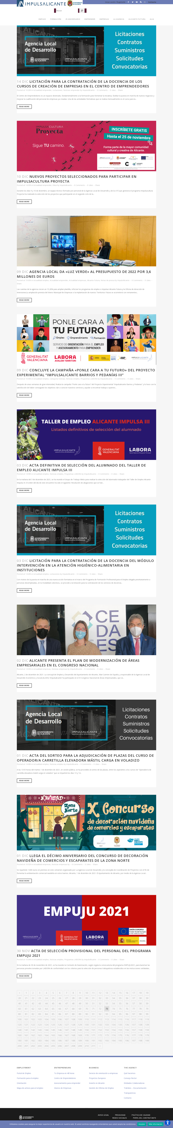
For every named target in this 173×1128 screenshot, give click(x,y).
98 (140, 1014)
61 (26, 1008)
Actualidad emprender (42, 90)
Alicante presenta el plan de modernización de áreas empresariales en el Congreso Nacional (78, 662)
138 (140, 1024)
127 (66, 1024)
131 (93, 1024)
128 (73, 1024)
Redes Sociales (119, 1118)
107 (66, 1019)
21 (26, 998)
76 (127, 1008)
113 (107, 1019)
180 (19, 1040)
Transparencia (130, 1093)
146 (60, 1029)
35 (120, 998)
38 (140, 998)
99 (147, 1014)
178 (140, 1035)
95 (120, 1014)
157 (134, 1029)
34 (113, 998)
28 (73, 998)
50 (86, 1003)
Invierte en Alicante (97, 1083)
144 (46, 1029)
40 (19, 1003)
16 (127, 992)
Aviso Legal (103, 1115)
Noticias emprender (71, 90)
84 (46, 1014)
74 (113, 1008)
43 (39, 1003)
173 (107, 1035)
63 (39, 1008)
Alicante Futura (93, 280)
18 (140, 992)
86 (60, 1014)
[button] (167, 1122)
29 (80, 998)
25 (53, 998)
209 (80, 1045)
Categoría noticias (57, 379)
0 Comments (102, 90)
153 (107, 1029)
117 (134, 1019)
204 (46, 1045)
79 (147, 1008)
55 (120, 1003)
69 (80, 1008)
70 (86, 1008)
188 (73, 1040)
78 (140, 1008)
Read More (24, 107)
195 (120, 1040)
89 (80, 1014)
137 (134, 1024)
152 (100, 1029)
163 (40, 1035)
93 (106, 1014)
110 (87, 1019)
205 (53, 1045)
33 (106, 998)
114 (113, 1019)
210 (87, 1045)
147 (66, 1029)
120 (19, 1024)
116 (127, 1019)
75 (120, 1008)
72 (100, 1008)
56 (127, 1003)
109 (80, 1019)
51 (93, 1003)
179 (147, 1035)
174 (113, 1035)
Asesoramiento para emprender (67, 1083)
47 (66, 1003)
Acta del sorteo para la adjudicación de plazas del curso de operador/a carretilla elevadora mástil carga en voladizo (85, 757)
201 (26, 1045)
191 (93, 1040)
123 (40, 1024)
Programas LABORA (89, 379)
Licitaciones (57, 90)
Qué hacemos (129, 1073)
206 (60, 1045)
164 (46, 1035)
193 (107, 1040)
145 (53, 1029)
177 (134, 1035)
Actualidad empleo (41, 280)
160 (19, 1035)
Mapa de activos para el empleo (30, 1088)
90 (86, 1014)
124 (46, 1024)
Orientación (21, 1083)
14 (113, 992)
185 (53, 1040)
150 (87, 1029)
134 (113, 1024)
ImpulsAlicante (89, 90)
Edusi (55, 185)
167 (66, 1035)
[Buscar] (82, 10)
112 (100, 1019)
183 (40, 1040)
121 (26, 1024)
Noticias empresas (59, 669)
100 (19, 1019)
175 (120, 1035)
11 (93, 992)
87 (66, 1014)
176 (127, 1035)
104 (46, 1019)
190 (87, 1040)
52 (100, 1003)
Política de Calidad (141, 1115)
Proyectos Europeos (97, 1078)
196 (127, 1040)
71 (93, 1008)
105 (53, 1019)
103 (40, 1019)
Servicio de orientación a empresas (103, 1073)
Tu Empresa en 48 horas (64, 1073)
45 (53, 1003)
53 (106, 1003)
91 (93, 1014)
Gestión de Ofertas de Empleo (101, 1088)
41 (26, 1003)
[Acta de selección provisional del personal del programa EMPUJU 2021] (86, 920)
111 (93, 1019)
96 (127, 1014)
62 (33, 1008)
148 (73, 1029)
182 (33, 1040)
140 (19, 1029)
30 (86, 998)
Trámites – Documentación (135, 1088)
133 (107, 1024)
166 (60, 1035)
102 (33, 1019)
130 (87, 1024)
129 (80, 1024)
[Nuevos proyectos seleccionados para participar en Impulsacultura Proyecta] (86, 146)
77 (133, 1008)
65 (53, 1008)
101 (26, 1019)
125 (53, 1024)
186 (60, 1040)
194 (113, 1040)
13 (106, 992)
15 (120, 992)
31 (93, 998)
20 (19, 998)
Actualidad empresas (77, 280)
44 (46, 1003)
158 (140, 1029)
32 (100, 998)
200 (19, 1045)
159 (147, 1029)
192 (100, 1040)
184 (46, 1040)
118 (140, 1019)
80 (19, 1014)
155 (120, 1029)
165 (53, 1035)
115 (120, 1019)
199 (147, 1040)
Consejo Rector (130, 1078)
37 (133, 998)
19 (147, 992)
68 (73, 1008)
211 (93, 1045)
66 (60, 1008)
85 (53, 1014)
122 (33, 1024)
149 (80, 1029)
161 (26, 1035)
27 (66, 998)
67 (66, 1008)
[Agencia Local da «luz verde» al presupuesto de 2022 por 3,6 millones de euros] (86, 241)
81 (26, 1014)
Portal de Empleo (24, 1073)
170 (87, 1035)
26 (60, 998)
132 (100, 1024)
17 (133, 992)
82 (33, 1014)
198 (140, 1040)
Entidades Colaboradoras (134, 1083)
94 (113, 1014)
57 (133, 1003)
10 (86, 992)
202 (33, 1045)
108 (73, 1019)
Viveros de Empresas (62, 1088)
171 (93, 1035)
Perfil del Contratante (144, 1118)
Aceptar (142, 1124)
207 (66, 1045)
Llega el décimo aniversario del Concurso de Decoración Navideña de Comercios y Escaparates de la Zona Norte (82, 858)
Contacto (152, 2)
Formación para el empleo (28, 1078)
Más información (155, 1124)
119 (147, 1019)
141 (26, 1029)
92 (100, 1014)
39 (147, 998)
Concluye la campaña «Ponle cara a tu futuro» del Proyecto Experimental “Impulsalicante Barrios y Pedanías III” (86, 372)
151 (93, 1029)
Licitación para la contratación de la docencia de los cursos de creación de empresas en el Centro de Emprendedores (83, 83)
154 (113, 1029)
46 (60, 1003)
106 (60, 1019)
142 (33, 1029)
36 (127, 998)
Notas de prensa (107, 280)
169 (80, 1035)
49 (80, 1003)
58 (140, 1003)
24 (46, 998)
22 (33, 998)
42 (33, 1003)
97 (133, 1014)
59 (147, 1003)
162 (33, 1035)
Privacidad (120, 1115)
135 (120, 1024)
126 (60, 1024)
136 (127, 1024)
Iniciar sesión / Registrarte (115, 2)
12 (100, 992)
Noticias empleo (73, 379)
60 (19, 1008)
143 (40, 1029)
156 (127, 1029)
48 (73, 1003)
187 (66, 1040)
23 (39, 998)
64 (46, 1008)
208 (73, 1045)
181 (26, 1040)
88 (73, 1014)
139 (147, 1024)
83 (39, 1014)
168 (73, 1035)
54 (113, 1003)
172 (100, 1035)
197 (134, 1040)
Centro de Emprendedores (65, 1078)
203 (40, 1045)
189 (80, 1040)
